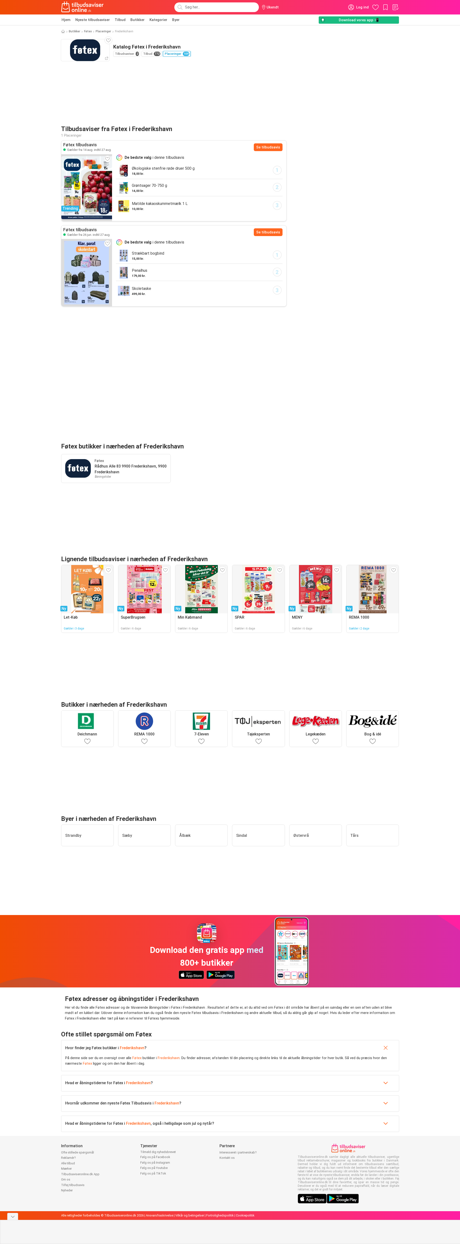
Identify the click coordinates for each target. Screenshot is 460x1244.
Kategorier (158, 20)
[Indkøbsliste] (395, 7)
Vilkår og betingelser (189, 1215)
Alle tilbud (68, 1163)
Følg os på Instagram (155, 1162)
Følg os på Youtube (154, 1168)
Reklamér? (68, 1158)
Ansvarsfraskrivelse (159, 1215)
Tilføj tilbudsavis (73, 1185)
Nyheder (67, 1190)
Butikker (137, 20)
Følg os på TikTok (153, 1173)
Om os (65, 1179)
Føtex (88, 31)
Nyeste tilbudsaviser (92, 20)
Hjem (66, 20)
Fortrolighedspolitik (220, 1215)
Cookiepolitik (245, 1215)
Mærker (66, 1168)
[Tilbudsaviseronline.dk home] (82, 7)
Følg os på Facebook (155, 1157)
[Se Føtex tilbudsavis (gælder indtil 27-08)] (86, 272)
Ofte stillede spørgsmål (77, 1152)
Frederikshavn (132, 1048)
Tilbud (120, 20)
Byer (176, 20)
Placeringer (103, 31)
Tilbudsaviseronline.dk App (80, 1174)
